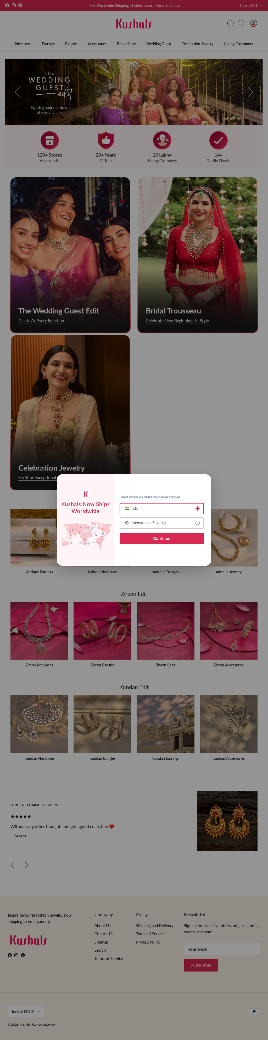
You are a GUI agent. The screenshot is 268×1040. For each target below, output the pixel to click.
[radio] (162, 508)
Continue (161, 538)
